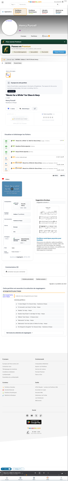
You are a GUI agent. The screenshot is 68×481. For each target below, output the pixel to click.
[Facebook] (27, 415)
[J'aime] (22, 473)
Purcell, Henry (17, 63)
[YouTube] (32, 415)
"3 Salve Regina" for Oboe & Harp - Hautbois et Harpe (31, 304)
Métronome (38, 400)
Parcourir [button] (20, 479)
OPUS (47, 479)
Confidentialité (6, 374)
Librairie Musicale (9, 390)
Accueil (6, 479)
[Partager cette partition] (34, 108)
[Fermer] (64, 42)
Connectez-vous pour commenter (16, 271)
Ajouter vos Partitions (41, 366)
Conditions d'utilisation (8, 372)
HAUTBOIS (8, 63)
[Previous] (35, 473)
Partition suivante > (41, 279)
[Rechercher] (58, 4)
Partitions (34, 36)
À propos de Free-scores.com (10, 363)
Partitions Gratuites (10, 387)
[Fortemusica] (28, 432)
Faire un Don (38, 374)
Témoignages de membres (9, 369)
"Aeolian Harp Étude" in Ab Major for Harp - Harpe (30, 313)
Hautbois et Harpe (17, 220)
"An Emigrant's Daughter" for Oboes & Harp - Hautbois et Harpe (34, 327)
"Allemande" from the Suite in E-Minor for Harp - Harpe (31, 323)
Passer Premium (59, 52)
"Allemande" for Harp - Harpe (25, 320)
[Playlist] (65, 473)
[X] (36, 415)
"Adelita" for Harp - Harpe (24, 310)
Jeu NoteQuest (39, 398)
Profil (61, 479)
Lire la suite (11, 91)
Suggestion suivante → (43, 202)
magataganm (19, 257)
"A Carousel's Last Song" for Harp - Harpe (28, 307)
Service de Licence (40, 369)
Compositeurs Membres (41, 363)
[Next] (44, 473)
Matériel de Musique (10, 395)
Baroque (15, 227)
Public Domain (16, 251)
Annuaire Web (39, 392)
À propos (23, 36)
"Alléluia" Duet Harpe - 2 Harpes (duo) (27, 317)
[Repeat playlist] (48, 473)
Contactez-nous (6, 366)
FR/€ (65, 1)
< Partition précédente (27, 279)
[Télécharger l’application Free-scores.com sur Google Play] (34, 422)
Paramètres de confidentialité (10, 377)
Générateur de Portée (41, 395)
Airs (14, 231)
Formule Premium (40, 372)
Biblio (34, 479)
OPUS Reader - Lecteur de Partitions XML (46, 387)
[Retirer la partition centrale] (23, 469)
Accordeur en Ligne (40, 390)
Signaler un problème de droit (57, 284)
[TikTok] (40, 415)
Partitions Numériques (11, 392)
